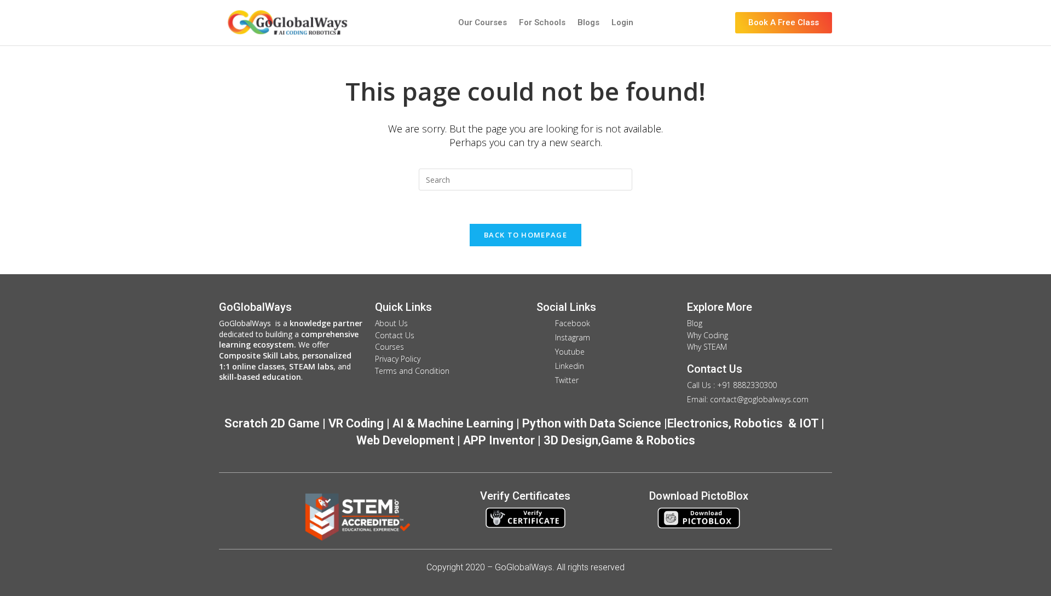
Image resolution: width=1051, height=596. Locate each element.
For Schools (542, 22)
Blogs (588, 22)
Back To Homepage (525, 235)
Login (622, 22)
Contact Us (714, 368)
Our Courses (482, 22)
